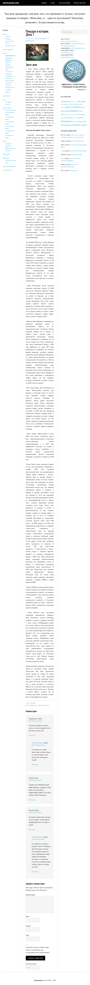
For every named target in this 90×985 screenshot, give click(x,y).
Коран (83, 107)
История (33, 703)
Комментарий (30, 895)
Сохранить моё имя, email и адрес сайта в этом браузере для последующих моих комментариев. (37, 949)
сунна (73, 124)
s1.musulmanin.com (67, 53)
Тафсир (63, 114)
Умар (62, 151)
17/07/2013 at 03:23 (38, 839)
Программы (6, 154)
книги (80, 117)
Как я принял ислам (77, 104)
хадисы (84, 125)
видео (62, 118)
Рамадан (7, 39)
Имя (28, 916)
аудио (83, 114)
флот (47, 705)
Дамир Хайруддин (37, 743)
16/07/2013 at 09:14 (35, 812)
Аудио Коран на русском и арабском (10, 58)
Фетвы (78, 114)
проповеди (65, 125)
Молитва (8, 36)
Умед (62, 158)
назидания (66, 121)
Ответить (32, 735)
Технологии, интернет (71, 114)
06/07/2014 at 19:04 (38, 745)
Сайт (27, 935)
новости (74, 121)
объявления (82, 121)
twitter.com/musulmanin (69, 41)
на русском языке (10, 110)
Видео (5, 141)
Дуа (4, 99)
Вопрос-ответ (74, 101)
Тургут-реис (41, 705)
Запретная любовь (76, 154)
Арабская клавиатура (9, 166)
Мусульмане (65, 111)
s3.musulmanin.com (67, 57)
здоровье (75, 117)
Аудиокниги (65, 101)
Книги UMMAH (73, 107)
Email (28, 926)
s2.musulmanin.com (78, 48)
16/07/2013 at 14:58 (35, 780)
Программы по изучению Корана (9, 90)
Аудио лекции (7, 108)
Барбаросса (33, 705)
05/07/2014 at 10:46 (35, 721)
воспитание (68, 117)
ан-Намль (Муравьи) (77, 141)
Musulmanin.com (11, 2)
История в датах (65, 104)
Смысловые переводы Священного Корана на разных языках (9, 76)
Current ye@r (31, 964)
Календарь (63, 107)
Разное (74, 110)
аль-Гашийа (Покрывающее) (78, 151)
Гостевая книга (73, 170)
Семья (80, 111)
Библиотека (6, 158)
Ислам (5, 34)
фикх (78, 124)
